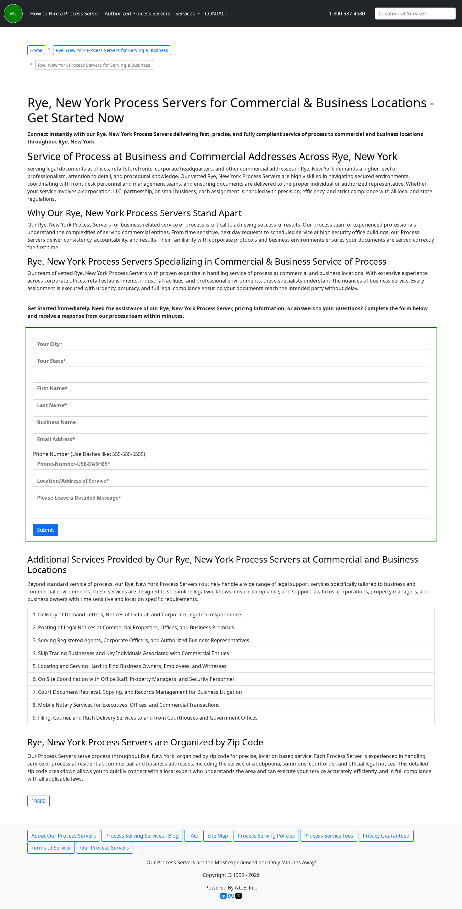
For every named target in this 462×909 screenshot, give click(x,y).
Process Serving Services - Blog (142, 835)
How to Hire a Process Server (65, 13)
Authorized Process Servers (137, 13)
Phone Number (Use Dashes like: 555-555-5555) (89, 454)
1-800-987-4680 (347, 13)
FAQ (193, 835)
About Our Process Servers (63, 835)
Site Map (217, 835)
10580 (38, 801)
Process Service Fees (328, 835)
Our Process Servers (104, 847)
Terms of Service (51, 847)
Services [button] (185, 13)
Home (36, 50)
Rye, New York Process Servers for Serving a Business (112, 50)
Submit (45, 529)
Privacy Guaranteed (386, 835)
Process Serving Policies (266, 835)
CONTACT (216, 13)
